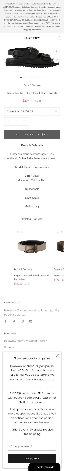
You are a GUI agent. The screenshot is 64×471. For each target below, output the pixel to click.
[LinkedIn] (30, 321)
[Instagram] (22, 321)
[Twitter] (14, 321)
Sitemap (9, 347)
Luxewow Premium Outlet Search (25, 341)
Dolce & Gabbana (32, 85)
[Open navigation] (5, 38)
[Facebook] (5, 321)
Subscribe (31, 458)
